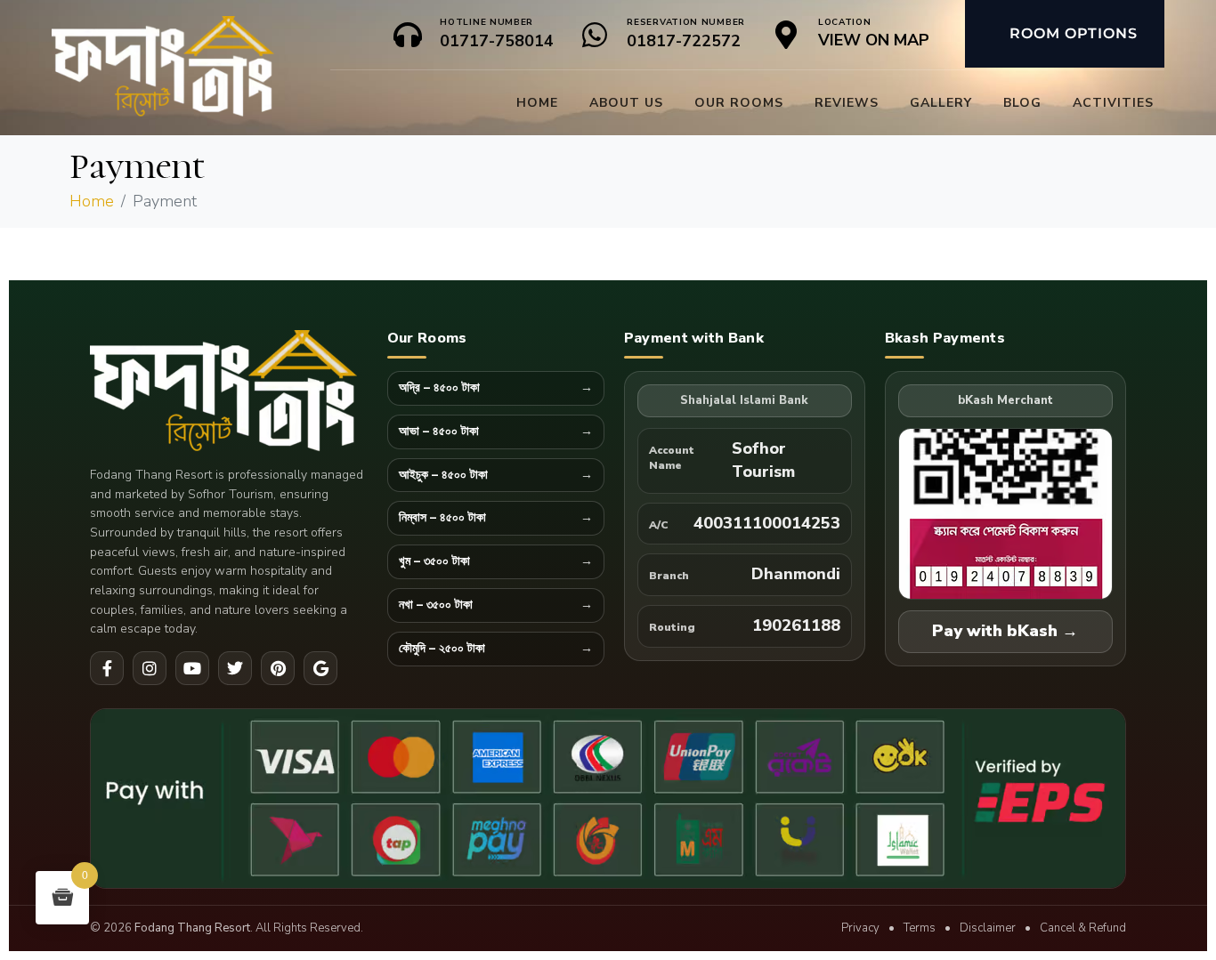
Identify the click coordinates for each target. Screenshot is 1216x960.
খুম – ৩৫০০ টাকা (434, 561)
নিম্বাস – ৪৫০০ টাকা (442, 518)
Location (844, 22)
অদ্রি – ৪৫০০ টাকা (439, 388)
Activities (1113, 102)
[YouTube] (192, 668)
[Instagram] (149, 668)
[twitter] (235, 668)
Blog (1022, 102)
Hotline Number (486, 22)
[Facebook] (107, 668)
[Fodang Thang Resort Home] (229, 392)
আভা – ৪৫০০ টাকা (439, 432)
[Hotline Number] (407, 34)
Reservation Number (686, 22)
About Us (626, 102)
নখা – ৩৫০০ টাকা (436, 605)
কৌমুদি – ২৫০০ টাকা (442, 649)
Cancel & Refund (1083, 928)
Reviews (847, 102)
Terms (920, 928)
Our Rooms (738, 102)
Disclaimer (988, 928)
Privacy (860, 928)
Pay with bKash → (1005, 630)
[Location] (786, 34)
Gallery (941, 102)
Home (537, 102)
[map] (320, 668)
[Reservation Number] (594, 34)
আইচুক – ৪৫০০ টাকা (443, 475)
